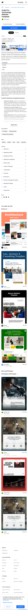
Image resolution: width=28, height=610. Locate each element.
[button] (26, 2)
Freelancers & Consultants (7, 134)
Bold (14, 142)
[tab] (14, 63)
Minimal (9, 142)
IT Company (4, 131)
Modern (3, 142)
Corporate (23, 142)
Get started (20, 2)
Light (18, 142)
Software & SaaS (12, 131)
